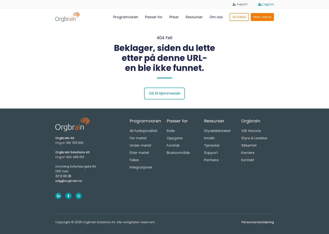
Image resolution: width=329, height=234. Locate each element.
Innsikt (209, 138)
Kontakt (247, 160)
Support (242, 4)
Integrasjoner (141, 167)
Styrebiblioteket (217, 130)
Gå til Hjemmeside (164, 93)
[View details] (58, 196)
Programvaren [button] (125, 17)
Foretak (173, 145)
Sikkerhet (249, 145)
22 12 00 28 (63, 176)
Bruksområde (178, 152)
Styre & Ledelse (254, 138)
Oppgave (175, 138)
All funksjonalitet (143, 130)
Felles (134, 160)
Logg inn (268, 4)
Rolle (171, 130)
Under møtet (140, 145)
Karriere (247, 152)
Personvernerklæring (257, 222)
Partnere (211, 160)
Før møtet (138, 138)
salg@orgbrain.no (68, 181)
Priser (174, 17)
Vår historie (251, 130)
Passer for (153, 17)
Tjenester (212, 145)
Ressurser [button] (194, 17)
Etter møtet (139, 152)
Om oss (216, 17)
